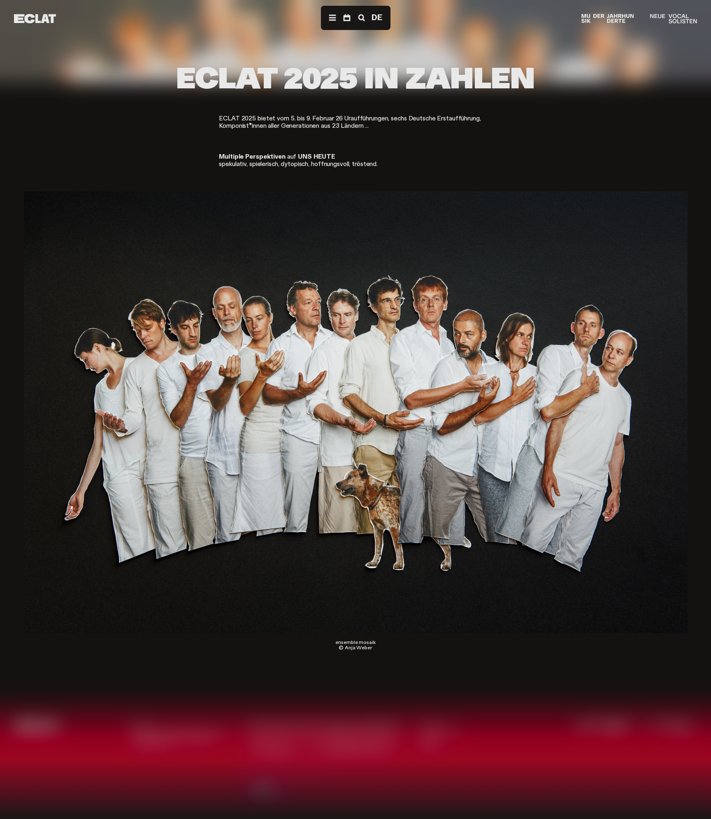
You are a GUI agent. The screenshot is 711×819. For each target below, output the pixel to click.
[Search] (360, 18)
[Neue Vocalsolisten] (673, 18)
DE (377, 17)
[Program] (346, 18)
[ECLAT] (35, 18)
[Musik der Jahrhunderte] (607, 18)
